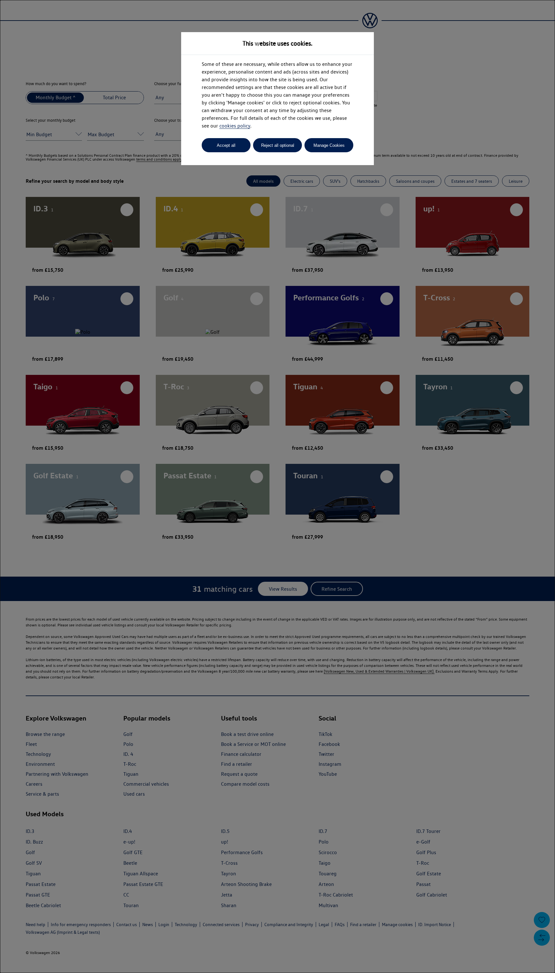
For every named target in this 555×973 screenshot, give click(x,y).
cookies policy (234, 126)
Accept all (226, 145)
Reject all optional (277, 145)
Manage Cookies (329, 145)
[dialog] (277, 486)
